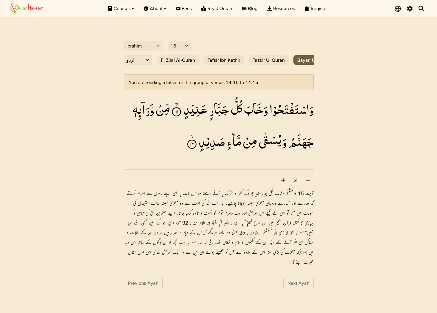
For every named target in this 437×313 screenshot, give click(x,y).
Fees (187, 8)
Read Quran (220, 8)
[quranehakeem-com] (26, 8)
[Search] (421, 9)
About (156, 8)
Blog (252, 8)
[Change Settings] (410, 9)
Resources (284, 8)
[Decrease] (308, 180)
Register (319, 8)
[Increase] (283, 180)
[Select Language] (398, 9)
